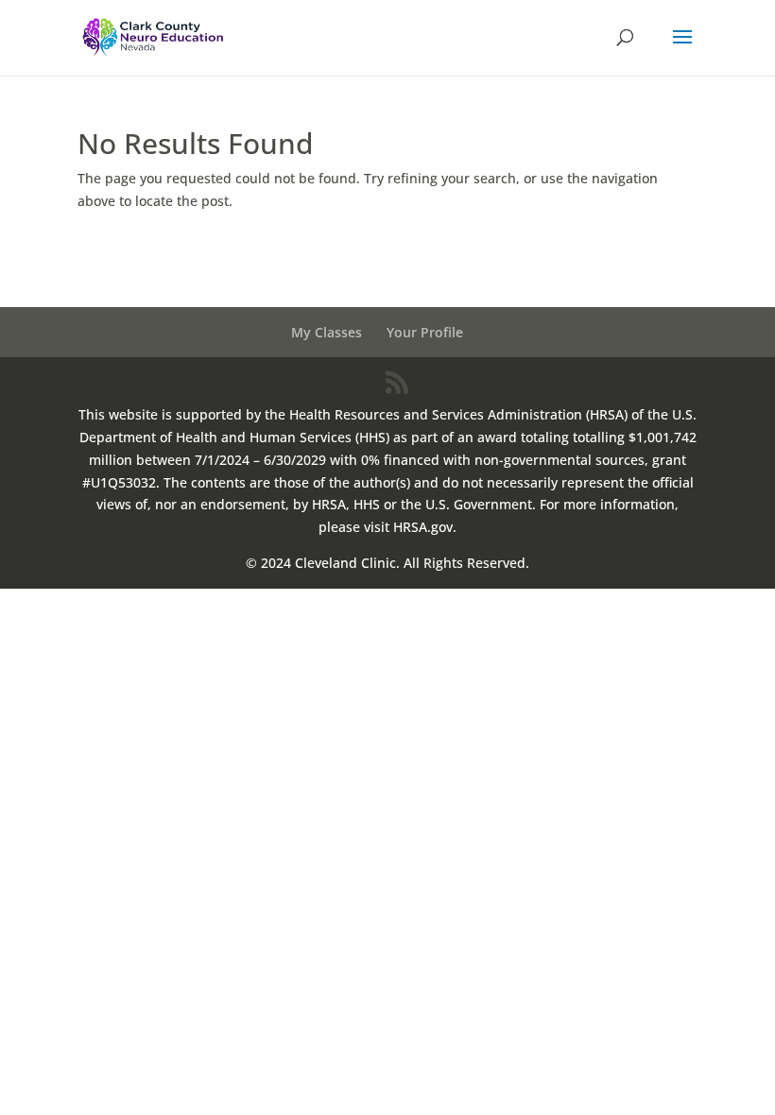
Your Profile (425, 332)
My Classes (326, 332)
